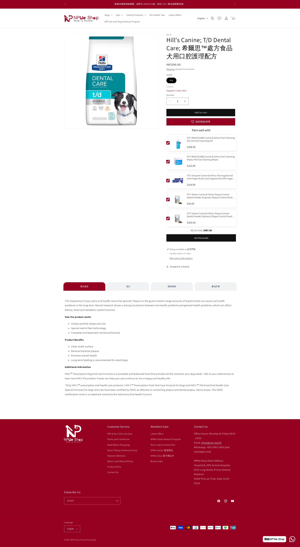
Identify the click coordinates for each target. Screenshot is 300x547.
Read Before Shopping (118, 444)
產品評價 (216, 286)
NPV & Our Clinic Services (119, 433)
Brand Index (157, 461)
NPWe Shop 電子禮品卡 (162, 455)
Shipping (170, 69)
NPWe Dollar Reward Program (166, 439)
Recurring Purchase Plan (163, 444)
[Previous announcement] (65, 4)
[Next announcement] (234, 4)
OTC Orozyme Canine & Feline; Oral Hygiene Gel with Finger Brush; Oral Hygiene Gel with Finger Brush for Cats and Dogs (210, 177)
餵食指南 (172, 286)
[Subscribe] (116, 500)
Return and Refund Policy (120, 461)
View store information (181, 258)
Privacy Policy (114, 466)
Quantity (170, 95)
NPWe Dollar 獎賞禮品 (162, 450)
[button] (108, 15)
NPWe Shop (75, 540)
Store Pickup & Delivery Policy (122, 450)
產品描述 (84, 286)
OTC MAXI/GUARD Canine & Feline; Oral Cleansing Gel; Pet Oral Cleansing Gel (211, 139)
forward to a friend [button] (179, 266)
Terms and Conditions (118, 439)
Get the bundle (201, 237)
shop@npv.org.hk (211, 442)
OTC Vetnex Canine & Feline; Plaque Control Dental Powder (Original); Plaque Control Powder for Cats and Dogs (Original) (210, 196)
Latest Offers (157, 433)
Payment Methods (116, 455)
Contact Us (112, 472)
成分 (128, 286)
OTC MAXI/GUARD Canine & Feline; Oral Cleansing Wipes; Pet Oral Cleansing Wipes (211, 158)
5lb (171, 80)
